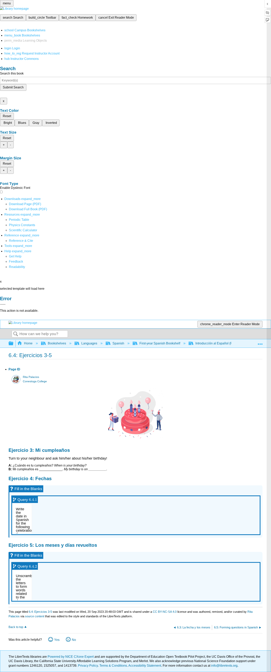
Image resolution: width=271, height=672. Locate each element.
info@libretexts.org (223, 665)
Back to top (16, 627)
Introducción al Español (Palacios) (219, 343)
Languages (89, 343)
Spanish (118, 343)
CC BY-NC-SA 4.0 (165, 611)
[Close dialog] (3, 304)
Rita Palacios (31, 377)
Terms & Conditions (113, 665)
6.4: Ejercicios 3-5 (40, 611)
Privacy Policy (88, 665)
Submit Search (13, 87)
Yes (57, 639)
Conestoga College (35, 381)
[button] (16, 261)
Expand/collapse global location (260, 342)
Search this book (12, 73)
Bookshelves (57, 343)
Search (16, 334)
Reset (7, 116)
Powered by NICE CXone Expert (71, 656)
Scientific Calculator (23, 230)
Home (28, 343)
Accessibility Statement (144, 665)
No (74, 639)
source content (34, 616)
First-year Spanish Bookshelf (160, 343)
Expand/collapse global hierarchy (13, 343)
